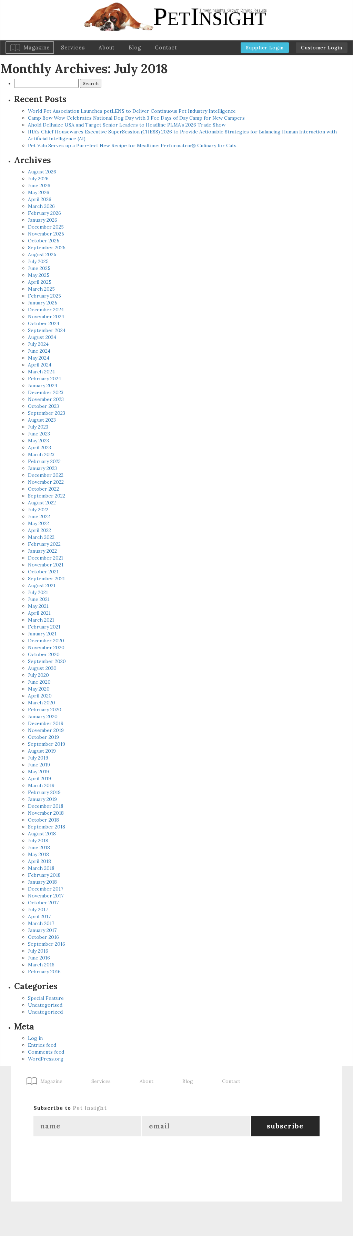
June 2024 (39, 351)
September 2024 (46, 330)
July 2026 (38, 178)
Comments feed (46, 1052)
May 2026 (38, 192)
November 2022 (46, 482)
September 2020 (47, 661)
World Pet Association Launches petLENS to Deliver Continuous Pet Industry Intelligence (132, 111)
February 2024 (44, 378)
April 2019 (39, 778)
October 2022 (43, 489)
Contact (166, 47)
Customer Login (321, 47)
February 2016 (44, 971)
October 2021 (43, 572)
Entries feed (42, 1045)
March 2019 (41, 785)
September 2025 (46, 247)
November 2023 (46, 399)
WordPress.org (45, 1059)
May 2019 (38, 771)
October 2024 (43, 323)
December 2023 (45, 392)
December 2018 (45, 806)
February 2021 (44, 627)
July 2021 (38, 592)
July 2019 (38, 758)
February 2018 (44, 875)
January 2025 (42, 303)
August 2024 (42, 337)
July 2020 (38, 675)
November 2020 (46, 647)
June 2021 (39, 599)
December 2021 (45, 558)
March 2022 (41, 537)
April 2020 (40, 696)
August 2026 (42, 172)
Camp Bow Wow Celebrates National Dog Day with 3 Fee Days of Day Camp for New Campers (136, 118)
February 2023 (44, 461)
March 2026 (41, 206)
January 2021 (42, 634)
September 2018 (46, 827)
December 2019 (45, 723)
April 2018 (39, 861)
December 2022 (45, 475)
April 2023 (39, 447)
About (107, 47)
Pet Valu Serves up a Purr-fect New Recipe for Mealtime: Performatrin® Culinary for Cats (132, 145)
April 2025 (39, 282)
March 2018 (41, 868)
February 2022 (44, 544)
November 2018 (46, 813)
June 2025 (39, 268)
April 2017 (39, 916)
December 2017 (45, 889)
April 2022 (39, 530)
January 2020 (43, 716)
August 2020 (42, 668)
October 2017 (43, 903)
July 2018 (38, 840)
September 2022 (46, 496)
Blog (135, 47)
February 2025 (44, 296)
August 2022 (42, 503)
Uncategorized (45, 1012)
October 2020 (44, 654)
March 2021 (41, 620)
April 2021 (39, 613)
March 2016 (41, 965)
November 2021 (45, 565)
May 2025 (38, 275)
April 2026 (39, 199)
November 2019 (46, 730)
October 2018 (43, 820)
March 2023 (41, 454)
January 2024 (42, 385)
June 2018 (39, 847)
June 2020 (39, 682)
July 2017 (38, 909)
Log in (35, 1038)
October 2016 (43, 937)
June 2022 (39, 516)
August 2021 (42, 585)
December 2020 (46, 640)
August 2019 (42, 751)
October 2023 (43, 406)
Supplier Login (265, 47)
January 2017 (42, 930)
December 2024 (46, 310)
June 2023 (39, 434)
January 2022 (42, 551)
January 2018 (42, 882)
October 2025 (43, 241)
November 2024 (46, 316)
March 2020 (41, 703)
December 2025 (46, 227)
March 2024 (41, 372)
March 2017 (41, 923)
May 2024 (38, 358)
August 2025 (42, 254)
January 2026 (42, 220)
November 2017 (45, 896)
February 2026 (44, 213)
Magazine (36, 47)
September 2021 (46, 578)
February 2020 (44, 709)
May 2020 (39, 689)
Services (73, 47)
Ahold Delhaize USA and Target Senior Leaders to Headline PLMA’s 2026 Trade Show (126, 125)
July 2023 (38, 427)
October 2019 (43, 737)
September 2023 (46, 413)
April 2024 (39, 365)
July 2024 (38, 344)
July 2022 (38, 509)
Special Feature (46, 998)
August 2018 (42, 834)
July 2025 (38, 261)
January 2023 (42, 468)
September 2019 (46, 744)
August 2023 (42, 420)
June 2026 (39, 185)
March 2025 (41, 289)
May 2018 (38, 854)
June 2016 (39, 958)
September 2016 (46, 944)
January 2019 (42, 799)
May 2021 (38, 606)
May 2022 (38, 523)
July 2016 (38, 951)
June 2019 (39, 765)
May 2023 (38, 441)
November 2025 (46, 234)
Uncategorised (45, 1005)
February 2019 (44, 792)
